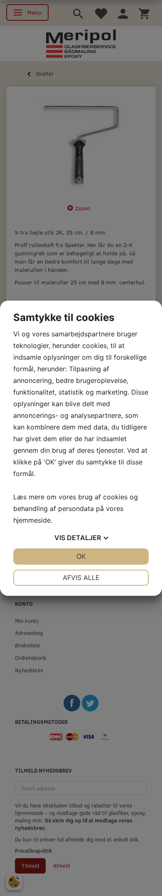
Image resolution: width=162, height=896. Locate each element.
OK (81, 556)
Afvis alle (81, 577)
